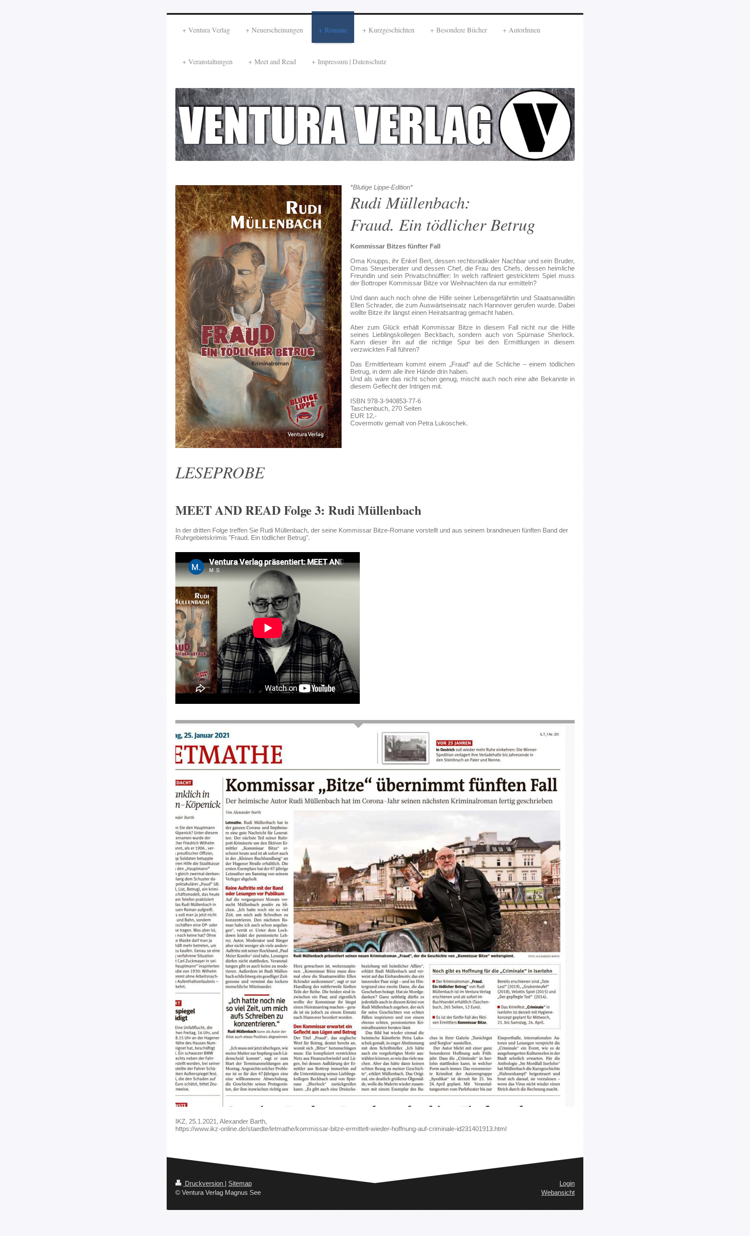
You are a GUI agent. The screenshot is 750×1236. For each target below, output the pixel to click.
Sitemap (240, 1183)
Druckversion (204, 1183)
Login (567, 1183)
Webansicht (558, 1192)
